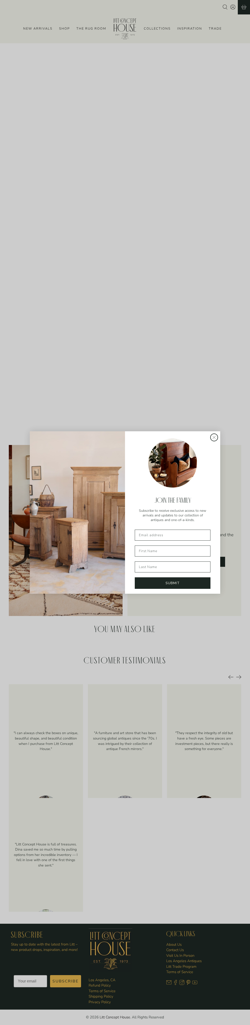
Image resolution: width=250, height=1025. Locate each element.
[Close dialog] (214, 437)
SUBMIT (173, 583)
